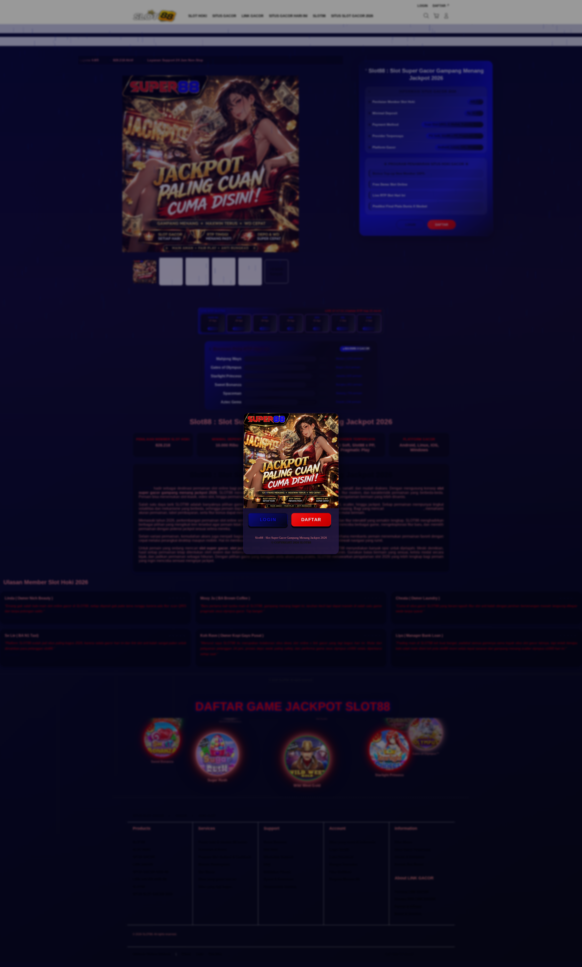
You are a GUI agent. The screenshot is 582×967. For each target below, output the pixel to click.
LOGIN (268, 519)
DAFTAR (311, 519)
